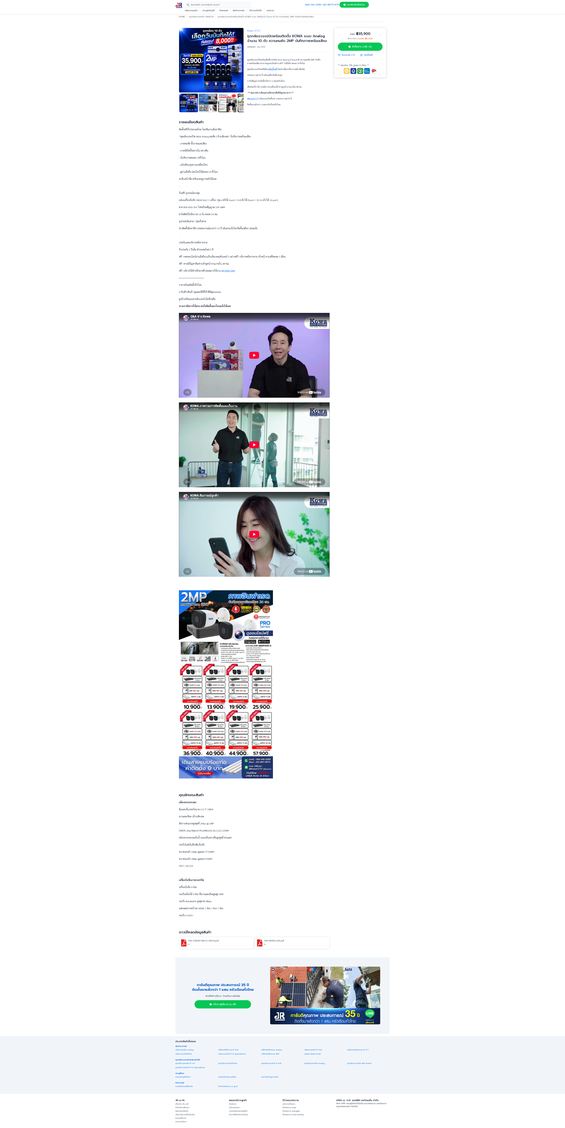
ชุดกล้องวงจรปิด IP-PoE (271, 1063)
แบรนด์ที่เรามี (180, 1118)
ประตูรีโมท (179, 1073)
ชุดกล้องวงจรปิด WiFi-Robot (359, 1063)
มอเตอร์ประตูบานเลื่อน (227, 1077)
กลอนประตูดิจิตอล (182, 1077)
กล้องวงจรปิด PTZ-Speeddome (232, 1054)
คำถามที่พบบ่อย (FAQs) (238, 1114)
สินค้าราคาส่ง (239, 10)
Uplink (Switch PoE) (312, 1054)
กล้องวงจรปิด (191, 10)
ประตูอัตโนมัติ (208, 10)
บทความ (270, 10)
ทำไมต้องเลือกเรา (182, 1107)
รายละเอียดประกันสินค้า (238, 1111)
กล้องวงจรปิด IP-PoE (313, 1049)
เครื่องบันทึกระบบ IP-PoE (228, 1049)
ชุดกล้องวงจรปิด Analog (201, 16)
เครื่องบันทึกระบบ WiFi (270, 1054)
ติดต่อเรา (233, 1104)
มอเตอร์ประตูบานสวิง (270, 1077)
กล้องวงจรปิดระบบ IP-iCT (358, 1049)
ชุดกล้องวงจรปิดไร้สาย (227, 1063)
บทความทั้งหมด (288, 1104)
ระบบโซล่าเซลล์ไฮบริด (184, 1086)
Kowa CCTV (253, 31)
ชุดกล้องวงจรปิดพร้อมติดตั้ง (187, 1060)
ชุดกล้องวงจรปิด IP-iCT (185, 1063)
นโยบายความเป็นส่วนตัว (185, 1114)
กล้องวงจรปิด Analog (184, 1049)
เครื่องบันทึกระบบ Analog (271, 1049)
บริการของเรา (234, 1107)
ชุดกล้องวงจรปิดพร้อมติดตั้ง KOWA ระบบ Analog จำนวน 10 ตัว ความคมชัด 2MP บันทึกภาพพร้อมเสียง (266, 16)
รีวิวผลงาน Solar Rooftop (293, 1114)
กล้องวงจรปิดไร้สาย (183, 1054)
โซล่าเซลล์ (224, 10)
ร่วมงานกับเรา (181, 1121)
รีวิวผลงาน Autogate (291, 1111)
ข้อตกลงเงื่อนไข (181, 1111)
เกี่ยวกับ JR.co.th (182, 1104)
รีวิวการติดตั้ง (255, 10)
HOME (182, 16)
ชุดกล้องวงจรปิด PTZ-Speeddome (190, 1067)
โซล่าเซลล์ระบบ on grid (227, 1086)
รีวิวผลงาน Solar (289, 1107)
